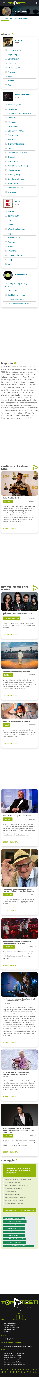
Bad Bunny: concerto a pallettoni (16, 672)
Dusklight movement (17, 295)
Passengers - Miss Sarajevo (14, 1188)
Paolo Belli (7, 819)
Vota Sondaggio (10, 1210)
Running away (14, 174)
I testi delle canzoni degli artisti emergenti (18, 1346)
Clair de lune (13, 135)
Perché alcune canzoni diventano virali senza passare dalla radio (19, 1000)
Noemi (6, 725)
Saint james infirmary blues (19, 303)
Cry (9, 220)
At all (10, 76)
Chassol (11, 157)
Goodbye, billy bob (16, 179)
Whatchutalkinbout (16, 229)
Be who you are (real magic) (20, 113)
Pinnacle (11, 72)
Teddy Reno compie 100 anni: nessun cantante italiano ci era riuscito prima (18, 890)
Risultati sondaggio (27, 1210)
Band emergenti (9, 1329)
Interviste (7, 1331)
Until (10, 264)
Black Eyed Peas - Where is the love (16, 1185)
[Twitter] (24, 1317)
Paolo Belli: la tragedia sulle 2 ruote (17, 816)
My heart (12, 122)
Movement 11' (14, 237)
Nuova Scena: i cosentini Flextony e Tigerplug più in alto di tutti (17, 942)
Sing (10, 259)
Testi (11, 18)
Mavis (10, 246)
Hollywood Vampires (11, 618)
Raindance (12, 109)
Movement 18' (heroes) (18, 166)
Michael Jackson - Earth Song (14, 1203)
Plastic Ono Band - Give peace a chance (18, 1179)
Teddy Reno (8, 894)
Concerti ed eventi (10, 1323)
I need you (12, 224)
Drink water (13, 126)
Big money (12, 54)
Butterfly (12, 139)
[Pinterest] (18, 1317)
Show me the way (15, 255)
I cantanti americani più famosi (14, 1364)
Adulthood (12, 242)
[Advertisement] (19, 26)
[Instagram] (21, 1317)
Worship (11, 117)
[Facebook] (14, 1317)
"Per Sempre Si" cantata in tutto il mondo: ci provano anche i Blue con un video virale (18, 1130)
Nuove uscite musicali (11, 1327)
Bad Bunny (8, 675)
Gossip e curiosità (10, 1325)
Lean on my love (15, 50)
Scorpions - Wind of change (14, 1200)
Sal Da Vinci (8, 1136)
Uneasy (11, 148)
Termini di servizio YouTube (13, 1355)
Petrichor (12, 63)
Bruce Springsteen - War (13, 1194)
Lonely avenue (14, 59)
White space (13, 183)
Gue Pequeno (9, 947)
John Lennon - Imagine (12, 1182)
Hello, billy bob (14, 104)
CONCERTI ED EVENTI (10, 635)
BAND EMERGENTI (9, 965)
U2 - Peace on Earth (11, 1191)
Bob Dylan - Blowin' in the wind (15, 1197)
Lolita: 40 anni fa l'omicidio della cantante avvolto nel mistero (16, 1073)
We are (11, 211)
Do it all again (14, 67)
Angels (11, 85)
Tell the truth (13, 216)
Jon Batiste (7, 501)
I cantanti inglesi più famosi (13, 1362)
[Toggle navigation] (3, 3)
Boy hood (12, 233)
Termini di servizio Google (12, 1358)
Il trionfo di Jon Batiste (12, 498)
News (25, 18)
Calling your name (16, 131)
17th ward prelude (16, 144)
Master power (14, 170)
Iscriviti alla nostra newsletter (14, 1353)
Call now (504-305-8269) (18, 152)
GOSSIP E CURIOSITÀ (10, 528)
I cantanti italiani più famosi (13, 1360)
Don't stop (12, 290)
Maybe (11, 80)
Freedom (12, 251)
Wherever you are (15, 187)
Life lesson (12, 192)
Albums (5, 18)
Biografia (18, 18)
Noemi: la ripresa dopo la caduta (16, 721)
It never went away (16, 299)
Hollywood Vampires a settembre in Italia (17, 614)
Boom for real (14, 161)
